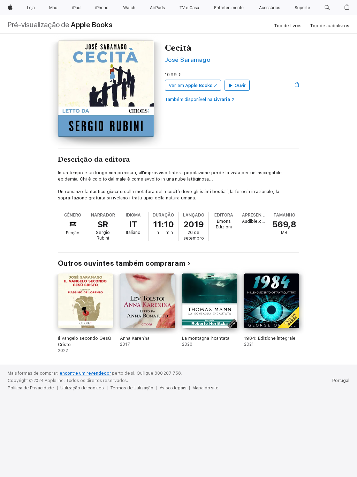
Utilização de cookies (82, 388)
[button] (327, 7)
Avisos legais (173, 388)
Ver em (190, 85)
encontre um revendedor (85, 373)
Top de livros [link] (288, 25)
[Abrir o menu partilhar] (297, 85)
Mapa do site (205, 388)
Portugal (340, 380)
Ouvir (240, 85)
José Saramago (187, 59)
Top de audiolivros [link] (329, 25)
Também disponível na (197, 99)
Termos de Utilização (132, 388)
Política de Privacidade (31, 388)
